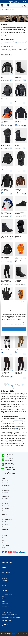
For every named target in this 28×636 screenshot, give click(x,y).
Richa (13, 13)
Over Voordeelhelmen (7, 594)
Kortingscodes (5, 606)
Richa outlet (19, 428)
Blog (3, 601)
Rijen (3, 588)
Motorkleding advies (7, 570)
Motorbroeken (5, 501)
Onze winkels (5, 576)
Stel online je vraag (6, 620)
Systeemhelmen (6, 485)
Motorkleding (5, 496)
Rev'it (3, 540)
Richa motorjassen (18, 420)
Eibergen (4, 583)
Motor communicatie (7, 519)
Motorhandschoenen (7, 505)
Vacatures (4, 598)
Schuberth (4, 542)
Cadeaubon (5, 603)
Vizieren (4, 516)
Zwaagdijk (4, 590)
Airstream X (5, 49)
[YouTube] (5, 625)
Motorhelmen (5, 480)
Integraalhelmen (6, 490)
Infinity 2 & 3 (23, 49)
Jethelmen (4, 487)
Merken (7, 13)
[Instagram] (2, 625)
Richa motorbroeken (19, 42)
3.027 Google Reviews (15, 2)
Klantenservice (6, 558)
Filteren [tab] (13, 633)
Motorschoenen (6, 510)
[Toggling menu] (2, 5)
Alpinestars (4, 535)
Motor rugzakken (6, 526)
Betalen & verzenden (7, 565)
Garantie (4, 567)
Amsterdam (4, 578)
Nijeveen (4, 585)
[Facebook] (7, 625)
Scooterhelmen (5, 482)
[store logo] (13, 5)
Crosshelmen (5, 492)
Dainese (4, 537)
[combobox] (14, 9)
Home (2, 13)
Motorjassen (5, 498)
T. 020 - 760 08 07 (6, 612)
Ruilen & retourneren (7, 562)
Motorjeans (5, 503)
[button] (25, 1)
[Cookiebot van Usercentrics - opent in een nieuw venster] (20, 302)
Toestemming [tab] (5, 306)
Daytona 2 (14, 49)
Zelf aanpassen (13, 332)
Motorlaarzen (5, 508)
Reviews (4, 596)
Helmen (4, 478)
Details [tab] (14, 306)
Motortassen (5, 524)
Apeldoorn (4, 580)
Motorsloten (5, 529)
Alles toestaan (13, 329)
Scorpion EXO (5, 545)
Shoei (3, 547)
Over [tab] (23, 306)
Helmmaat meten (6, 572)
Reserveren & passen (7, 560)
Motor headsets (6, 521)
